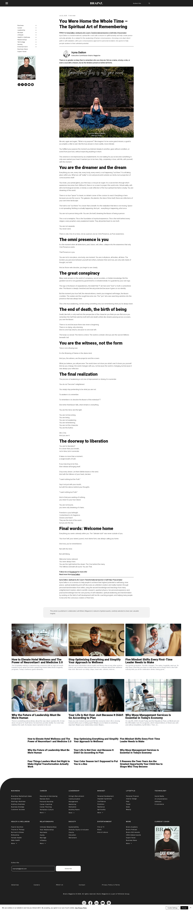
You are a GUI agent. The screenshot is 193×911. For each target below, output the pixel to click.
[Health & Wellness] (36, 37)
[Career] (36, 28)
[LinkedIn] (25, 84)
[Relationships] (36, 40)
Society (20, 44)
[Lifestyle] (36, 35)
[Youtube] (29, 84)
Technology (21, 42)
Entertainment (22, 46)
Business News (22, 49)
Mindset (20, 32)
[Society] (36, 44)
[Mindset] (36, 32)
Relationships (22, 39)
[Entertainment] (36, 47)
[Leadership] (36, 30)
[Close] (190, 907)
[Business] (36, 25)
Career (19, 28)
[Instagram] (19, 84)
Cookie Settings (173, 908)
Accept (184, 908)
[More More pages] (45, 812)
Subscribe (137, 3)
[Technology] (36, 42)
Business (20, 25)
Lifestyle (20, 35)
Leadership (21, 30)
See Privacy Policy (81, 908)
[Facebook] (22, 84)
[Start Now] (39, 668)
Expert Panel (21, 51)
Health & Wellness (23, 37)
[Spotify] (32, 84)
